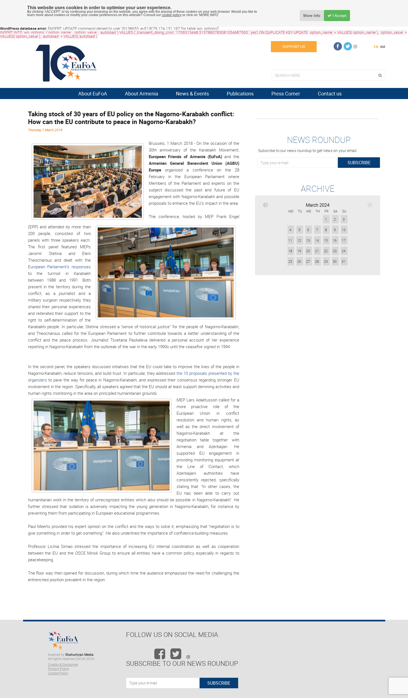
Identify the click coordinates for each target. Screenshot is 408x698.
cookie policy (172, 15)
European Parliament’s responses (59, 266)
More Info (311, 15)
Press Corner (285, 93)
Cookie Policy (58, 673)
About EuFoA (92, 93)
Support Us (294, 46)
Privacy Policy (58, 668)
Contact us (330, 93)
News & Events (192, 93)
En (376, 46)
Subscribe (359, 163)
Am (382, 46)
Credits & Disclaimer (63, 664)
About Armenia (141, 93)
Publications (240, 93)
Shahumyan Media (79, 654)
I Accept (338, 15)
